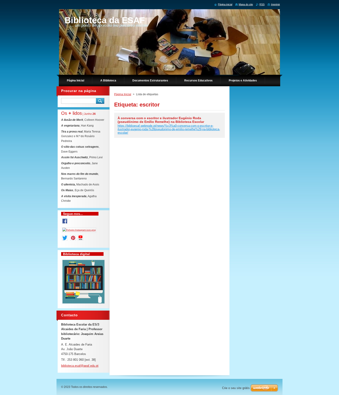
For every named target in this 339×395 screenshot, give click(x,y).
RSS (262, 4)
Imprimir (275, 4)
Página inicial (225, 4)
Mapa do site (246, 4)
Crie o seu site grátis (236, 388)
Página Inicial (122, 94)
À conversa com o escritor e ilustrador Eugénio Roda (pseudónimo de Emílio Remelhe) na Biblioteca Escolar (161, 120)
